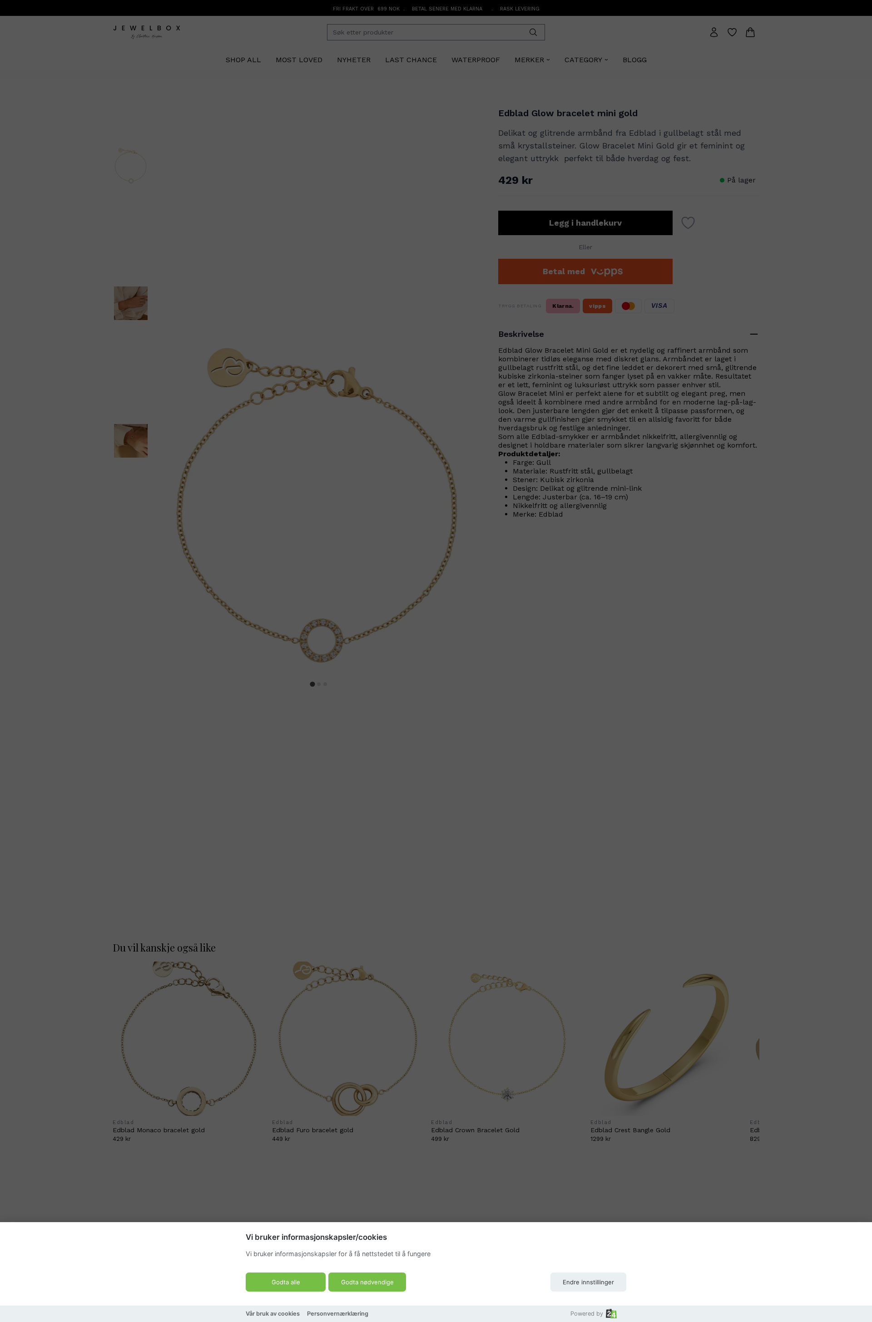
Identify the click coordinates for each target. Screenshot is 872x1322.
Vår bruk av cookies (273, 1313)
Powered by (586, 1313)
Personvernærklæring (337, 1313)
